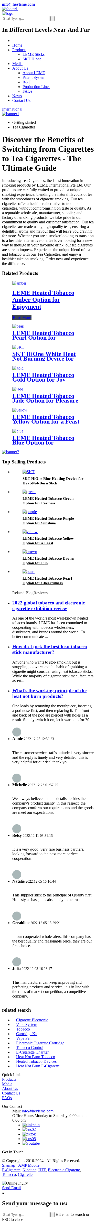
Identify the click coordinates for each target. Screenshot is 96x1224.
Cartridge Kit (26, 1034)
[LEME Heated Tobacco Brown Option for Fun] (30, 551)
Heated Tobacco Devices (36, 1061)
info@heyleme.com (18, 4)
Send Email (11, 1188)
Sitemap (8, 1165)
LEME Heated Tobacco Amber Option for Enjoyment (43, 299)
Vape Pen (23, 1038)
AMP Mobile (28, 1165)
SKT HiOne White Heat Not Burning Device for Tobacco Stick (44, 358)
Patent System (34, 77)
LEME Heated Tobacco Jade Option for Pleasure (45, 398)
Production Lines (36, 86)
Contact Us (21, 100)
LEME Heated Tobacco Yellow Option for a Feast (45, 419)
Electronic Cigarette (64, 1170)
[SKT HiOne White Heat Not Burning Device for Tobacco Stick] (18, 347)
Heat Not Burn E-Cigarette (38, 1066)
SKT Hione (32, 59)
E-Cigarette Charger (32, 1052)
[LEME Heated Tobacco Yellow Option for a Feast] (19, 410)
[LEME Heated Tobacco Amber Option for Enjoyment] (19, 283)
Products (19, 50)
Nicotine (29, 1170)
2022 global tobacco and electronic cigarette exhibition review (48, 605)
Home (17, 45)
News (17, 96)
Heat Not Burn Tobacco (35, 1057)
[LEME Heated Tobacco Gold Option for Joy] (18, 368)
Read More (22, 317)
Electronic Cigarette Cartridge (40, 1043)
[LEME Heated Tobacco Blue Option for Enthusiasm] (17, 431)
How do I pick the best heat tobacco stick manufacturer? (49, 649)
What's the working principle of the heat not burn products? (49, 693)
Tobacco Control (29, 1047)
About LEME (34, 73)
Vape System (26, 1024)
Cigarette (25, 1174)
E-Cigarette (11, 1170)
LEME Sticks (34, 54)
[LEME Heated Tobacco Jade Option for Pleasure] (17, 389)
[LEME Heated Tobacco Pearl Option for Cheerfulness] (18, 326)
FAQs (27, 91)
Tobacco (23, 1029)
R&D (27, 82)
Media (17, 63)
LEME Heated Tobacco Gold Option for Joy (43, 377)
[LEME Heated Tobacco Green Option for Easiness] (29, 492)
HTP (42, 1170)
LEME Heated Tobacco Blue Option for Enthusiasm (43, 442)
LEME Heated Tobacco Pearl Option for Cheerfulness (43, 337)
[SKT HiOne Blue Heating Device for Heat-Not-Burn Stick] (29, 472)
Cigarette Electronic (32, 1020)
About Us (20, 68)
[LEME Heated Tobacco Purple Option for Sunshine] (30, 512)
